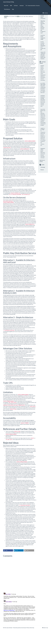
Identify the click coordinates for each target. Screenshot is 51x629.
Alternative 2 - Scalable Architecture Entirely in (19, 292)
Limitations (8, 392)
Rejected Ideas (11, 442)
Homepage (43, 167)
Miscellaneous (7, 9)
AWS (11, 5)
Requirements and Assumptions (12, 45)
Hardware (22, 5)
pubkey (5, 17)
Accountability (9, 418)
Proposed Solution (12, 138)
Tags (13, 9)
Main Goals (9, 119)
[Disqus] (19, 574)
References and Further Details (19, 429)
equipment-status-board (43, 150)
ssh (20, 16)
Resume (42, 169)
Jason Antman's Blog (8, 2)
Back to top (45, 627)
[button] (8, 550)
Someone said (8, 435)
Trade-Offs (8, 383)
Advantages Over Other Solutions (17, 348)
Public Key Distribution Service (19, 253)
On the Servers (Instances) (14, 197)
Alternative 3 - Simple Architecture (18, 317)
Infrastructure (9, 158)
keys (27, 16)
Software (16, 5)
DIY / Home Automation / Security (33, 5)
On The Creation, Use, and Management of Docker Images (43, 45)
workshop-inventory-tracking (43, 97)
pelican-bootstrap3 (22, 627)
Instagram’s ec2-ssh (7, 190)
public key (31, 16)
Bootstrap (32, 627)
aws (24, 16)
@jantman (42, 160)
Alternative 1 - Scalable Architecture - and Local (19, 261)
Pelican (27, 627)
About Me (6, 5)
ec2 (22, 16)
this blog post (25, 449)
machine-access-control (42, 67)
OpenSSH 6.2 (20, 395)
